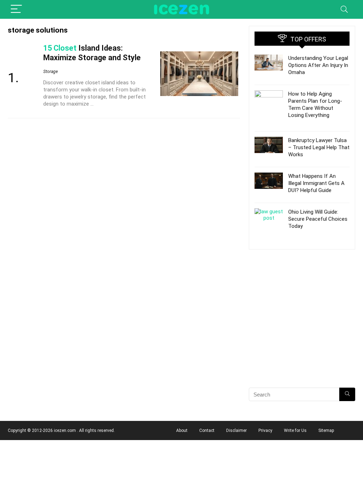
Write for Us (295, 430)
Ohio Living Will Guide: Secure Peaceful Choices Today (317, 219)
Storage (50, 71)
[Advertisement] (302, 331)
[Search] (344, 9)
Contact (206, 430)
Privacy (265, 430)
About (182, 430)
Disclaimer (236, 430)
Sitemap (326, 430)
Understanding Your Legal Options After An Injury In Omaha (318, 65)
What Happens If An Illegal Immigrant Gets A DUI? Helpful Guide (316, 183)
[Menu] (16, 9)
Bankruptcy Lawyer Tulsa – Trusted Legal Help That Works (319, 147)
